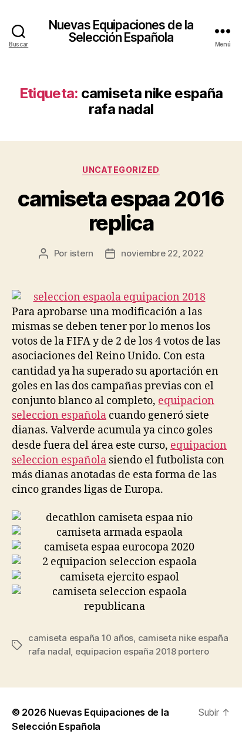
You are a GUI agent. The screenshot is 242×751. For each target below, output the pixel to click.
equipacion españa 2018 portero (142, 651)
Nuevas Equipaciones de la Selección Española (121, 31)
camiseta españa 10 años (80, 637)
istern (81, 253)
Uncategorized (121, 170)
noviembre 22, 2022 (162, 253)
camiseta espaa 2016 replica (121, 211)
